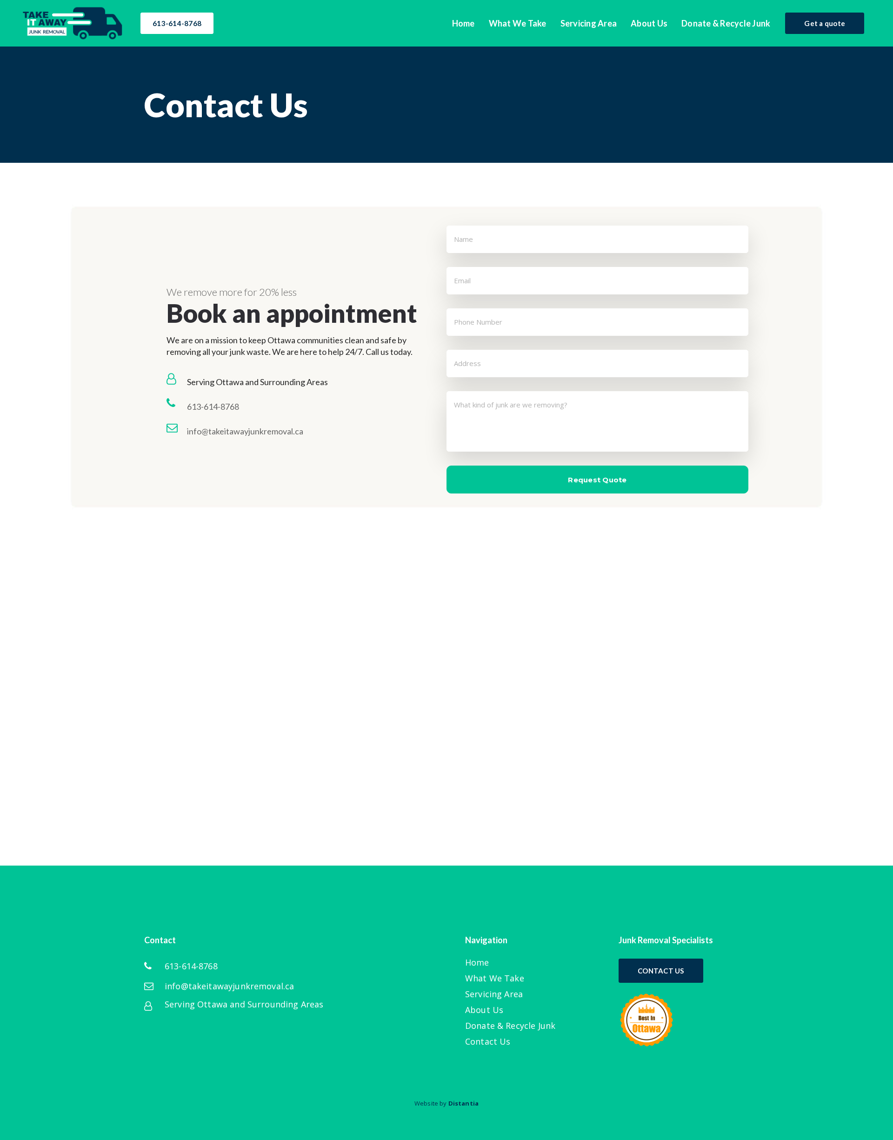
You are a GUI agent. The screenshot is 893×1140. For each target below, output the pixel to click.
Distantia (463, 1103)
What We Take (494, 978)
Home (477, 963)
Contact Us (488, 1042)
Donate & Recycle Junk (510, 1026)
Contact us (661, 971)
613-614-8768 (177, 23)
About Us (484, 1010)
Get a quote (824, 23)
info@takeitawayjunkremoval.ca (245, 431)
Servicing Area (494, 994)
